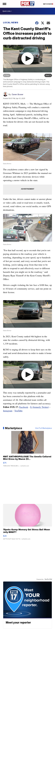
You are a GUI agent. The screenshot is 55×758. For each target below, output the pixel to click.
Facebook (23, 407)
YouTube (18, 410)
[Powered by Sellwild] (48, 579)
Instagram (7, 410)
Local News (10, 22)
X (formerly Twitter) (39, 407)
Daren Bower (17, 94)
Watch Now (47, 4)
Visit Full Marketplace (43, 428)
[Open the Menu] (4, 4)
